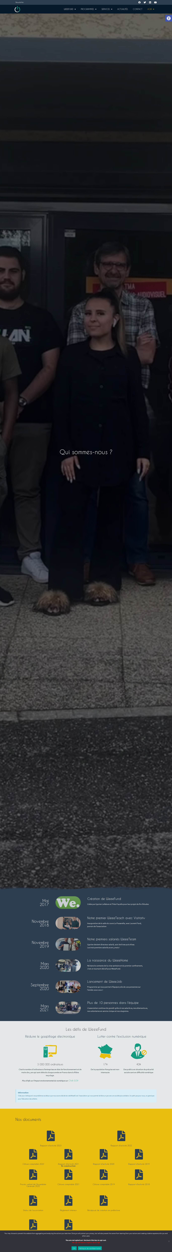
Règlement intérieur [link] (68, 1210)
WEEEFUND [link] (68, 9)
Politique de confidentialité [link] (89, 1248)
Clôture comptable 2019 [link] (104, 1184)
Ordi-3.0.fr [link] (73, 1080)
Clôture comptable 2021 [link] (68, 1184)
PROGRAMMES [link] (87, 9)
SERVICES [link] (105, 9)
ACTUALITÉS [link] (122, 9)
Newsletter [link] (19, 2)
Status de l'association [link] (33, 1210)
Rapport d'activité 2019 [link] (139, 1164)
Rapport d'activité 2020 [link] (103, 1164)
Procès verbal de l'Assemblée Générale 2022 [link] (33, 1185)
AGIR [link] (149, 9)
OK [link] (74, 1248)
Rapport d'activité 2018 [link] (139, 1184)
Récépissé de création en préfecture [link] (103, 1210)
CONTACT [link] (137, 9)
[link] (168, 18)
